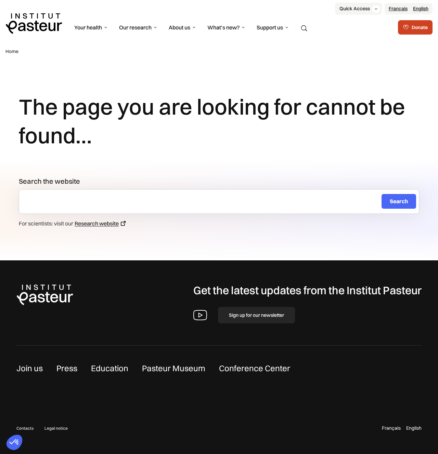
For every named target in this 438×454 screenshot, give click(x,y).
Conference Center (254, 368)
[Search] (304, 28)
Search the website (49, 181)
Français (398, 8)
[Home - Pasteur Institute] (33, 23)
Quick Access (354, 8)
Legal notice (56, 428)
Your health (88, 27)
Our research (135, 27)
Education (109, 368)
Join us (29, 368)
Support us (270, 27)
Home (11, 51)
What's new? (223, 27)
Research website (97, 223)
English (420, 8)
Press (66, 368)
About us (179, 27)
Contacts (25, 428)
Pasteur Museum (173, 368)
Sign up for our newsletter (256, 315)
